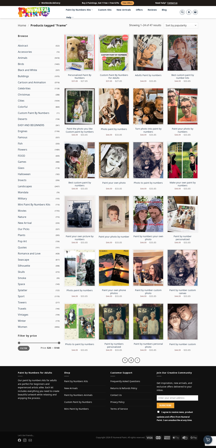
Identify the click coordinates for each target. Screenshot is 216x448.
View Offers (127, 3)
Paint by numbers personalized (114, 345)
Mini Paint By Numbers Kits (34, 204)
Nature (22, 217)
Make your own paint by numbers (183, 184)
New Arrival (25, 223)
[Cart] (195, 12)
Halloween (24, 174)
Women (22, 327)
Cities (21, 100)
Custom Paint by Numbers (78, 401)
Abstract (23, 45)
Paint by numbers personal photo (148, 345)
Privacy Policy (117, 401)
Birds (21, 64)
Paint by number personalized (182, 238)
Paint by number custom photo (148, 292)
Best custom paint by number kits (182, 77)
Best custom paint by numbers (79, 184)
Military (22, 198)
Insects (22, 180)
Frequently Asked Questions (125, 381)
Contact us (172, 3)
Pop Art (22, 241)
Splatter (22, 290)
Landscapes (25, 186)
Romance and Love (29, 253)
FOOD (21, 155)
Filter (23, 348)
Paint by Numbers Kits (78, 9)
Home (22, 25)
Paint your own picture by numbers (79, 238)
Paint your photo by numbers (182, 130)
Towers (22, 302)
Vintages (23, 314)
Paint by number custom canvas (182, 292)
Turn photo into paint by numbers (148, 130)
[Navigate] (137, 360)
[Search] (182, 12)
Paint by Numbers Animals (78, 395)
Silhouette (24, 265)
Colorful (23, 107)
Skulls (21, 272)
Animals (22, 58)
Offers (139, 9)
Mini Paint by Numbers (76, 408)
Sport (21, 296)
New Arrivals (124, 9)
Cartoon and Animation (32, 82)
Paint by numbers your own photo (148, 238)
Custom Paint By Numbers (33, 113)
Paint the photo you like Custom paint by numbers (80, 130)
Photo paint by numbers (114, 129)
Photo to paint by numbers (148, 182)
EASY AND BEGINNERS (31, 125)
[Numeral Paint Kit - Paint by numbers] (38, 12)
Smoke (22, 278)
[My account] (188, 12)
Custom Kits (105, 9)
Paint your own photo (114, 182)
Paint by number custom (182, 344)
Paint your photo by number (114, 236)
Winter (22, 321)
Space (21, 284)
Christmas (24, 94)
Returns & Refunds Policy (123, 388)
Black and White (27, 70)
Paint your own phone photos (114, 292)
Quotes (22, 247)
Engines (22, 131)
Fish (20, 143)
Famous (22, 137)
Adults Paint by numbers (148, 75)
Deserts (22, 119)
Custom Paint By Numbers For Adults (114, 77)
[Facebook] (19, 440)
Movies (22, 210)
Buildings (23, 76)
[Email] (30, 440)
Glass (21, 168)
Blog (164, 9)
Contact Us (116, 395)
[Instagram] (24, 440)
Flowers (22, 149)
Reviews (152, 9)
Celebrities (24, 88)
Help (68, 17)
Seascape (23, 259)
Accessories (25, 52)
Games (22, 161)
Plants (21, 235)
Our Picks (23, 229)
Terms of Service (119, 408)
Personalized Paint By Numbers (79, 77)
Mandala (23, 192)
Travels (22, 308)
